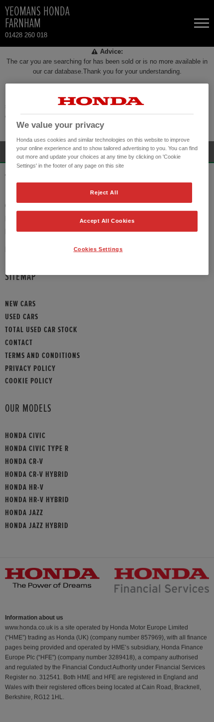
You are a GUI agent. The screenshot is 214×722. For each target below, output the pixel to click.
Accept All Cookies (107, 221)
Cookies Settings (98, 249)
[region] (107, 179)
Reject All (104, 192)
